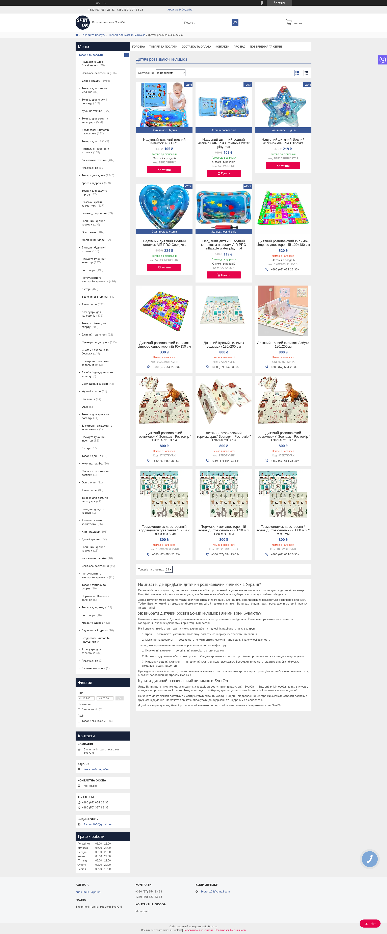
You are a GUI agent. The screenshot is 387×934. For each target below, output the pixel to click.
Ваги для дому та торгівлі (93, 510)
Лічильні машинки (93, 668)
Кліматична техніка (94, 160)
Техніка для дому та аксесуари (95, 120)
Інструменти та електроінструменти (95, 279)
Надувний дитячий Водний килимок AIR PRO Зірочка (283, 141)
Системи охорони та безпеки (95, 351)
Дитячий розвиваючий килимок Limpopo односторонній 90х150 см (164, 344)
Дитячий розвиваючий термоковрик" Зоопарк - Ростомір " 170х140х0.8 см (224, 436)
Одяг (85, 406)
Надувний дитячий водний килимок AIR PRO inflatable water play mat (224, 143)
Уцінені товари (91, 391)
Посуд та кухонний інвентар (94, 260)
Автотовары (89, 490)
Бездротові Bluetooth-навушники (96, 131)
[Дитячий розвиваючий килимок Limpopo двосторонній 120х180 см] (283, 209)
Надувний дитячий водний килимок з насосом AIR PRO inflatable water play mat (223, 244)
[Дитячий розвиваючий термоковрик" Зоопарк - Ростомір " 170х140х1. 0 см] (164, 401)
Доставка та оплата (196, 46)
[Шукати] (235, 22)
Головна (138, 46)
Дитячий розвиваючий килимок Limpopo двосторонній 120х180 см (283, 243)
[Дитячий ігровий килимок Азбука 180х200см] (283, 311)
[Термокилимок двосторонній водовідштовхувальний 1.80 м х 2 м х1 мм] (283, 494)
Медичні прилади (93, 239)
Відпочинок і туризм (95, 296)
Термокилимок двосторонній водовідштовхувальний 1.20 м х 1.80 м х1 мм (223, 530)
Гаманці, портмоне (94, 213)
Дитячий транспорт (94, 334)
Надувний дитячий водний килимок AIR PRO (164, 141)
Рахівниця (88, 399)
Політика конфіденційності (230, 930)
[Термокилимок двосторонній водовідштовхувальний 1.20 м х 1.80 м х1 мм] (224, 494)
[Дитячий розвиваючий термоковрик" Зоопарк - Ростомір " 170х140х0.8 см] (224, 401)
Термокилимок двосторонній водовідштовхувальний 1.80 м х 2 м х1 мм (283, 530)
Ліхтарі (86, 289)
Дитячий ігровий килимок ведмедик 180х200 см (224, 344)
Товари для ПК (91, 141)
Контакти (222, 46)
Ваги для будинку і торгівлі (94, 249)
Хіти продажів (91, 531)
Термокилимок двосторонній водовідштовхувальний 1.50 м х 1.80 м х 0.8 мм (164, 530)
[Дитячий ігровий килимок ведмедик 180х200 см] (224, 311)
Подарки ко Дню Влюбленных (92, 63)
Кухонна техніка (92, 110)
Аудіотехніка (90, 167)
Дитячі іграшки (91, 80)
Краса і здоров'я (92, 183)
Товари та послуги (93, 34)
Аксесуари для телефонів (91, 313)
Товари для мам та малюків (126, 34)
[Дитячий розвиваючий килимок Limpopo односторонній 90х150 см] (164, 311)
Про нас (240, 46)
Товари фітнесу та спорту (94, 325)
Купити (166, 169)
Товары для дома (93, 175)
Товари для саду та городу (94, 192)
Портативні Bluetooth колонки (95, 150)
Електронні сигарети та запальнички (97, 427)
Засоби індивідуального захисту (97, 374)
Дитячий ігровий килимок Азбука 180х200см (283, 344)
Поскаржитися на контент (198, 930)
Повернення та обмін (266, 46)
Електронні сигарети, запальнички (95, 362)
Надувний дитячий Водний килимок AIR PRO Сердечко (164, 243)
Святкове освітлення (95, 73)
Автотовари (89, 304)
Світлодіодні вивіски (95, 383)
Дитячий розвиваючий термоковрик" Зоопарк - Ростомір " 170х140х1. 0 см (164, 436)
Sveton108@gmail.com (98, 824)
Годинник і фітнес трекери (93, 222)
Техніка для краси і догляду (94, 101)
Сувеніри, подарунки (95, 342)
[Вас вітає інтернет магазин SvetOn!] (83, 22)
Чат (373, 923)
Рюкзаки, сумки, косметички (92, 203)
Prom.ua (212, 926)
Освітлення (89, 232)
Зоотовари (89, 270)
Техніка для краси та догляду (95, 416)
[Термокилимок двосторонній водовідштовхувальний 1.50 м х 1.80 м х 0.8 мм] (164, 494)
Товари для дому (93, 607)
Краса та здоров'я (93, 622)
